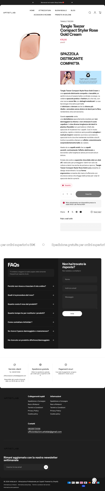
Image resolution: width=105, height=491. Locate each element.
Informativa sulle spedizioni (11, 487)
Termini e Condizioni (35, 407)
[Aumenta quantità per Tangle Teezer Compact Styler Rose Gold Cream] (71, 194)
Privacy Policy (33, 411)
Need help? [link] (97, 212)
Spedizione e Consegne (36, 401)
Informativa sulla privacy (24, 484)
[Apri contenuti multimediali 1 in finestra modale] (30, 46)
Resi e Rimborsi (33, 404)
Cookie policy (33, 414)
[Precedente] (33, 2)
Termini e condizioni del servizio (41, 484)
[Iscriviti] (46, 467)
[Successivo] (72, 2)
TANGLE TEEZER (66, 21)
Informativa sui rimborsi (10, 484)
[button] (94, 480)
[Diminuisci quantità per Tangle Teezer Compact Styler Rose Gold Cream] (62, 194)
